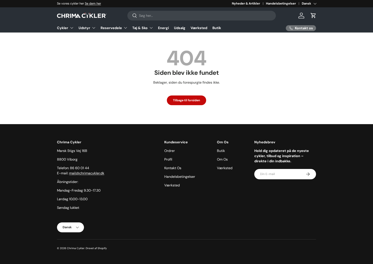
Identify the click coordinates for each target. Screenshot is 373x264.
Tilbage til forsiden (186, 100)
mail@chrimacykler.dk (86, 173)
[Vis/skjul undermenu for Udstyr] (93, 27)
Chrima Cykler (76, 248)
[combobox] (201, 15)
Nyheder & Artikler (246, 3)
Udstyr (84, 28)
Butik (216, 28)
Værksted (199, 28)
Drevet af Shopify (96, 248)
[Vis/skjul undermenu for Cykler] (71, 27)
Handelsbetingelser (281, 3)
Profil (168, 159)
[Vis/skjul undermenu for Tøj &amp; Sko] (151, 27)
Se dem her (93, 3)
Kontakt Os (172, 168)
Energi (163, 28)
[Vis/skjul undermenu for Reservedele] (125, 27)
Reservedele (111, 28)
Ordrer (169, 150)
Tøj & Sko (140, 28)
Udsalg (179, 28)
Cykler (62, 28)
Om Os (222, 159)
